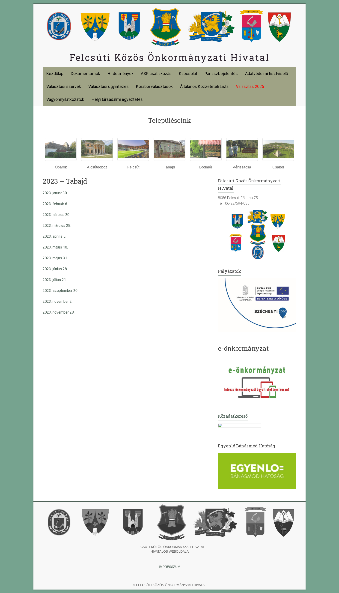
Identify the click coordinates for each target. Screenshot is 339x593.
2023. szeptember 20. (60, 290)
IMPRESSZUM (169, 567)
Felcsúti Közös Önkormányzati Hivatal (169, 57)
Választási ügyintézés (108, 86)
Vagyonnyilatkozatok (65, 99)
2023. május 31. (55, 258)
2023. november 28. (58, 312)
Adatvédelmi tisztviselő (266, 73)
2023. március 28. (57, 225)
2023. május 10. (55, 247)
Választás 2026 (250, 86)
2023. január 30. (55, 193)
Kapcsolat (188, 73)
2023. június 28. (55, 269)
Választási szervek (63, 86)
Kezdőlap (54, 73)
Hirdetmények (120, 73)
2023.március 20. (56, 215)
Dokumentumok (85, 73)
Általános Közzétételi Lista (204, 86)
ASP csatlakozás (156, 73)
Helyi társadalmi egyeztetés (117, 99)
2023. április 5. (54, 236)
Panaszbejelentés (221, 73)
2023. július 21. (55, 280)
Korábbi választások (154, 86)
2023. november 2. (57, 301)
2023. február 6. (55, 204)
